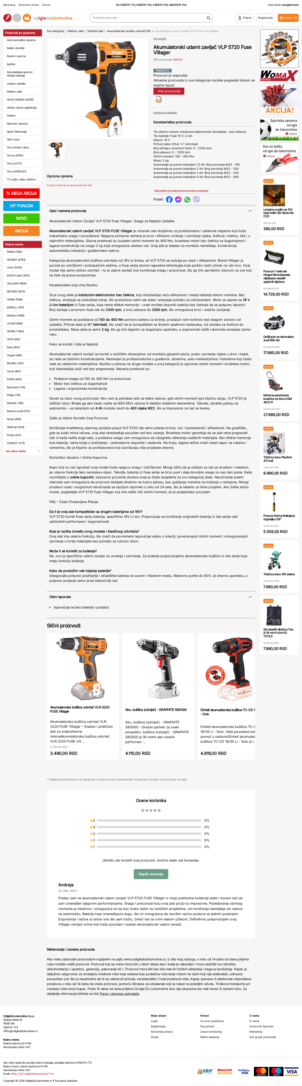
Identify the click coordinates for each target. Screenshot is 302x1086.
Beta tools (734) (16, 387)
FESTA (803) (14, 379)
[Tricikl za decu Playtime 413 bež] (274, 443)
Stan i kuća (13, 139)
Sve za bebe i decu (18, 147)
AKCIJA (21, 230)
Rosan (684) (14, 419)
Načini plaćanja (209, 1037)
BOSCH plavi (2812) (18, 275)
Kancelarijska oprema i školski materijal (20, 73)
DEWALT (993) (15, 331)
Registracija (158, 1026)
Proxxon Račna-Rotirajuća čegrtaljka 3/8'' (279, 517)
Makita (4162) (14, 251)
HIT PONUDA (21, 205)
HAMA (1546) (15, 299)
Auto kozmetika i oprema (21, 40)
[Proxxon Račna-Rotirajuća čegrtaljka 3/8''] (274, 501)
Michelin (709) (15, 403)
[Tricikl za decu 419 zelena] (274, 560)
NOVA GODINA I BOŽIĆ (20, 99)
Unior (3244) (14, 267)
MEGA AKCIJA (21, 193)
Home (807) (14, 371)
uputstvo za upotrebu (165, 112)
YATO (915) (13, 339)
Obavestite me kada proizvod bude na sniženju (181, 190)
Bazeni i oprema (16, 56)
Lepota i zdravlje (16, 83)
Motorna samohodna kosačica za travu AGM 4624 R (277, 398)
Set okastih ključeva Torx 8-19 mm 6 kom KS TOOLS (278, 633)
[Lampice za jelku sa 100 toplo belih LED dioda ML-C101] (274, 195)
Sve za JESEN (15, 155)
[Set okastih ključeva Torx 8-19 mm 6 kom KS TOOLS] (274, 615)
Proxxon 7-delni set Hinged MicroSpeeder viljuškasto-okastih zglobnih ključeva (276, 276)
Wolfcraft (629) (15, 427)
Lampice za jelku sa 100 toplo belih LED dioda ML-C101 (279, 213)
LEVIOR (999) (14, 323)
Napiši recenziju (151, 874)
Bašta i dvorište (15, 48)
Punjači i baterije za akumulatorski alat (69, 185)
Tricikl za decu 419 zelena (279, 574)
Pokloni (11, 115)
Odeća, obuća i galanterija (21, 107)
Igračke (11, 64)
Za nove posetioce (212, 1021)
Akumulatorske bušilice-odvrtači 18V (129, 31)
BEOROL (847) (15, 363)
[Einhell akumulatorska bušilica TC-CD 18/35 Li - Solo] (233, 670)
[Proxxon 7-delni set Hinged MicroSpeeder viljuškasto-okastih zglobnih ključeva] (274, 257)
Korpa (154, 1037)
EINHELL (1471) (15, 307)
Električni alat (95, 31)
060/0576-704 (178, 4)
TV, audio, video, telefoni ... (22, 179)
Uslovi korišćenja (211, 1031)
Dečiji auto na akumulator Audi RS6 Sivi (278, 338)
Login (154, 1021)
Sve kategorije (55, 31)
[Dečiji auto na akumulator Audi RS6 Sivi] (274, 322)
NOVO (21, 218)
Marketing (9, 4)
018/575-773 (127, 4)
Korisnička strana (28, 4)
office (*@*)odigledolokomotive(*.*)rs (32, 1073)
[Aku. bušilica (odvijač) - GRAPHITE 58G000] (158, 670)
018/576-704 (144, 4)
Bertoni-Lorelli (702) (18, 411)
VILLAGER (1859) (16, 283)
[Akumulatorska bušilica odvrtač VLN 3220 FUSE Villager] (82, 669)
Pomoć (46, 4)
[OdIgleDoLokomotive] (37, 18)
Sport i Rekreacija (17, 131)
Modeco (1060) (16, 315)
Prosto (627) (14, 435)
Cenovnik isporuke (261, 1026)
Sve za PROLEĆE (17, 171)
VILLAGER (159, 39)
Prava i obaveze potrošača (119, 994)
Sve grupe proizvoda (262, 1037)
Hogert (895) (14, 355)
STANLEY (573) (16, 443)
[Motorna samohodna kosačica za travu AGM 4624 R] (274, 381)
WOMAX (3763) (16, 259)
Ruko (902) (13, 347)
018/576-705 (160, 4)
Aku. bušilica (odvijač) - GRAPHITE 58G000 (156, 710)
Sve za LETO (14, 163)
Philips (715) (14, 395)
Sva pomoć (207, 1026)
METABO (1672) (16, 291)
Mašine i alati (14, 91)
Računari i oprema (17, 123)
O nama (254, 1021)
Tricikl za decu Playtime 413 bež (277, 458)
